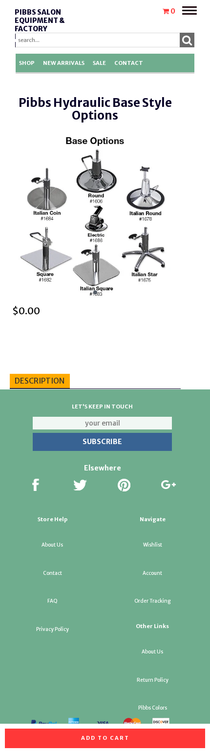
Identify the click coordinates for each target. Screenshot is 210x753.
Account (152, 573)
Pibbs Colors (152, 708)
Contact (128, 63)
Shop (27, 63)
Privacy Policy (52, 629)
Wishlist (152, 545)
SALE (99, 63)
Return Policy (152, 680)
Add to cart (105, 737)
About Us (52, 545)
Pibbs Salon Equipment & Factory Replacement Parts (41, 28)
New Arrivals (63, 63)
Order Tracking (152, 601)
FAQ (52, 601)
